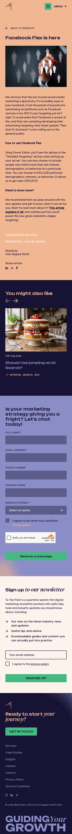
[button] (15, 301)
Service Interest (17, 502)
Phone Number (15, 467)
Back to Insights (22, 28)
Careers (10, 766)
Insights (10, 759)
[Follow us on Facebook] (17, 268)
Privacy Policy (14, 779)
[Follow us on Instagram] (6, 795)
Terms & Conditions (17, 786)
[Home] (8, 6)
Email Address (16, 450)
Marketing (13, 241)
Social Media (35, 241)
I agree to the (30, 664)
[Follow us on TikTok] (17, 795)
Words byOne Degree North (17, 252)
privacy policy (40, 664)
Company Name (15, 485)
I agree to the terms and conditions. (35, 522)
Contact (10, 772)
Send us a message (36, 556)
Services (10, 745)
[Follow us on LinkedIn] (6, 268)
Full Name (13, 432)
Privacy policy (22, 524)
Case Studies (13, 752)
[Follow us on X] (12, 268)
